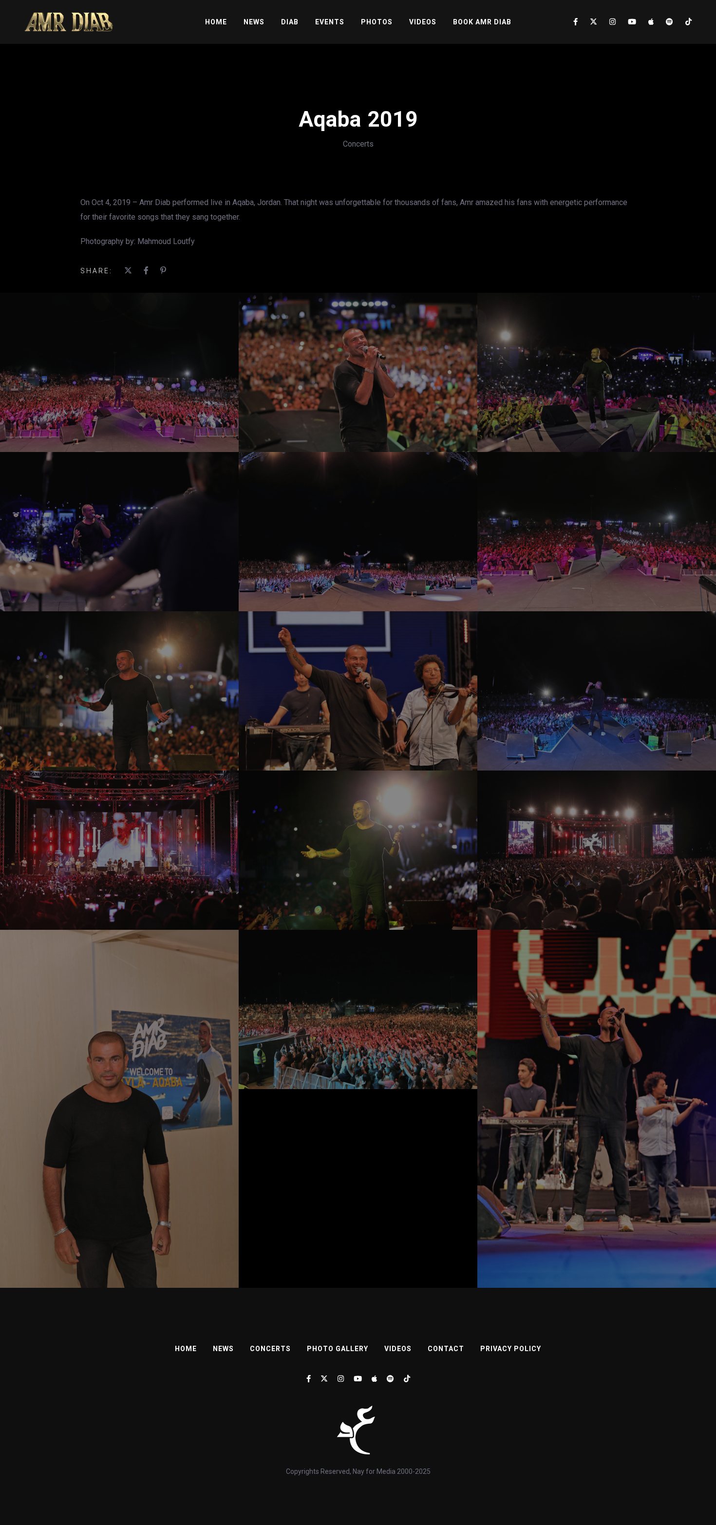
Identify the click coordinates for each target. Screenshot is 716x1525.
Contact (446, 1349)
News (254, 22)
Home (216, 22)
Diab (290, 22)
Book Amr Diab (482, 22)
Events (329, 22)
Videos (422, 22)
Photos (377, 22)
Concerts (358, 144)
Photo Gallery (337, 1349)
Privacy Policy (510, 1349)
